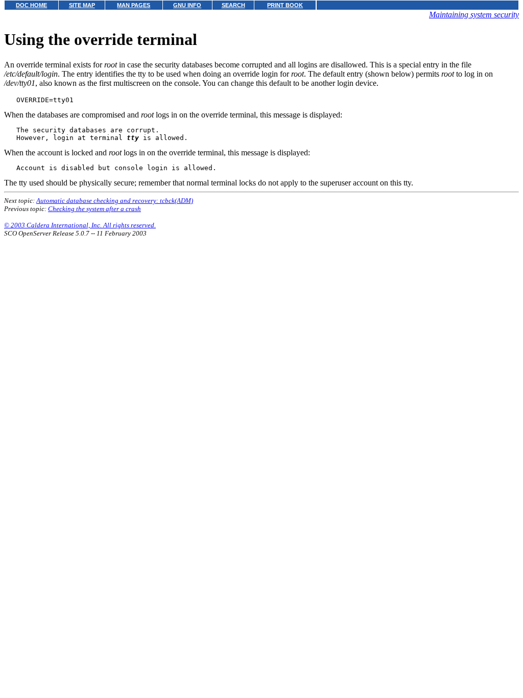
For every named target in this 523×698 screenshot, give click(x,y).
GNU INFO (187, 5)
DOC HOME (31, 5)
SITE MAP (82, 5)
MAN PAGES (133, 5)
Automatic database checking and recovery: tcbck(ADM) (114, 200)
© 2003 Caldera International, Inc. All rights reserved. (80, 225)
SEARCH (233, 5)
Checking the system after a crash (94, 209)
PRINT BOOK (285, 5)
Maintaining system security (474, 14)
